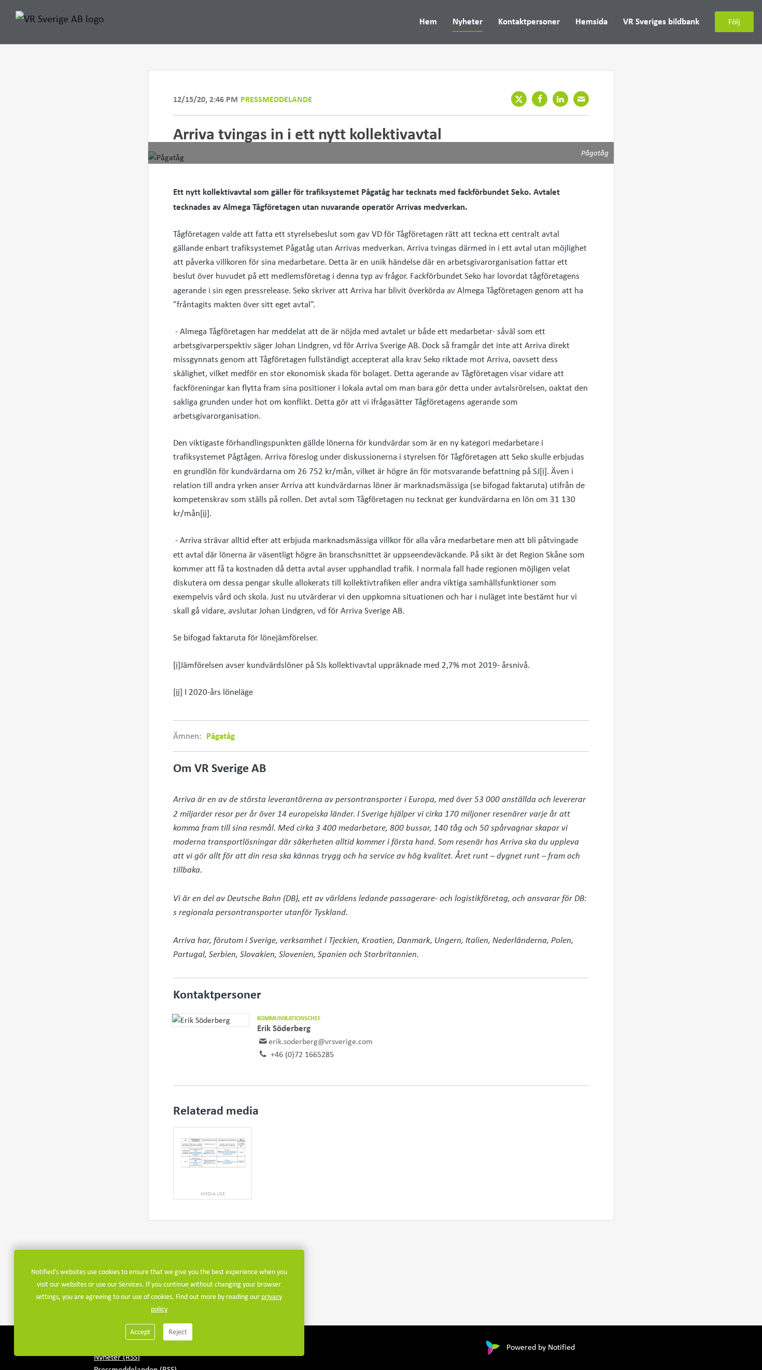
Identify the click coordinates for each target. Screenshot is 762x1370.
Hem (428, 21)
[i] (543, 471)
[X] (519, 99)
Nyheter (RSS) (117, 1356)
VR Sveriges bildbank (661, 21)
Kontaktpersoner (529, 21)
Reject (177, 1331)
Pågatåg (220, 735)
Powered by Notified (540, 1347)
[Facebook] (539, 99)
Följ (734, 22)
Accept (140, 1331)
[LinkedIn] (560, 99)
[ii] (204, 513)
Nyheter (468, 21)
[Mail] (581, 99)
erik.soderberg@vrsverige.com (321, 1041)
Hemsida (591, 21)
